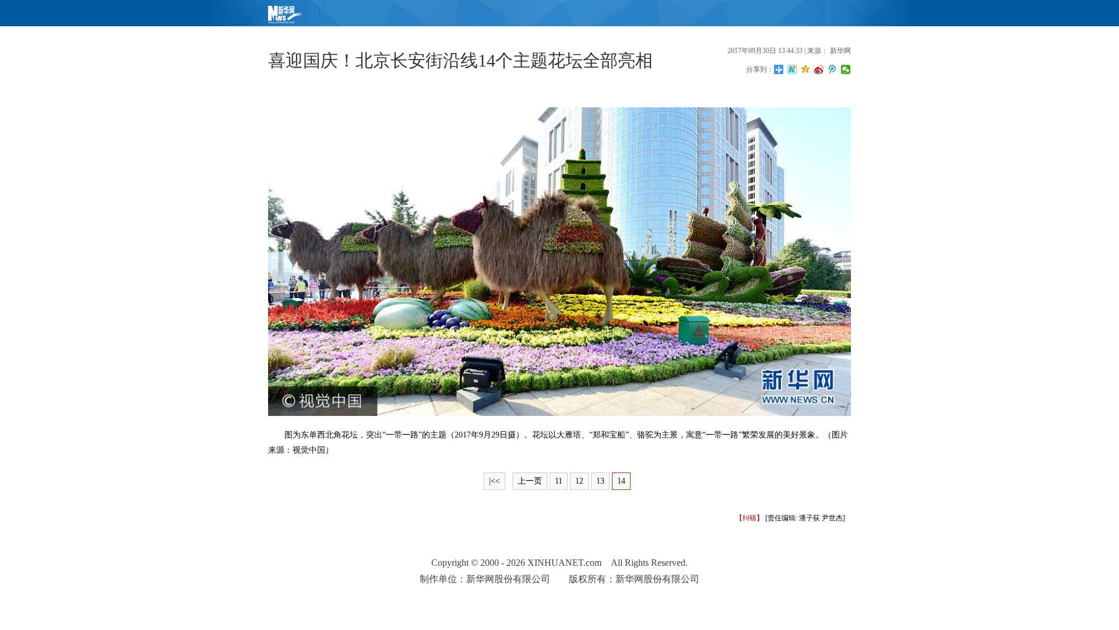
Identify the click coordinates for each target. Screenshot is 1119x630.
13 (600, 481)
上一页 (530, 481)
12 (579, 481)
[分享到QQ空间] (806, 69)
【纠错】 (749, 518)
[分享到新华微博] (792, 69)
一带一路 (402, 434)
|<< (494, 481)
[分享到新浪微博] (819, 69)
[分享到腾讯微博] (833, 69)
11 (558, 481)
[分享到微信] (846, 69)
